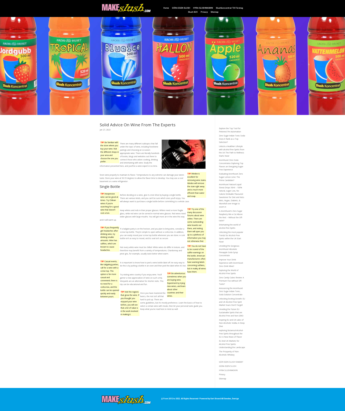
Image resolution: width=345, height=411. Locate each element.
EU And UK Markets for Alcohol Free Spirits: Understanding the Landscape (232, 344)
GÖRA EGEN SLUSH (181, 8)
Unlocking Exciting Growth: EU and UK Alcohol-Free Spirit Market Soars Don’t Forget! (232, 301)
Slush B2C (193, 12)
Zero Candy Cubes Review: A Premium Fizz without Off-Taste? (231, 280)
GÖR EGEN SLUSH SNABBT (231, 362)
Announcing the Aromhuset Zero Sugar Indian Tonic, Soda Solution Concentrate (231, 291)
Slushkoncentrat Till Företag (229, 8)
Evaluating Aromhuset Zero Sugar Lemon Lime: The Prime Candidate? (231, 177)
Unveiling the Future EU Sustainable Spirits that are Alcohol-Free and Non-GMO (231, 312)
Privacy (204, 12)
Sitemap (214, 12)
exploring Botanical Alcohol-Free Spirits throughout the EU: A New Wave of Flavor (231, 333)
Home (166, 8)
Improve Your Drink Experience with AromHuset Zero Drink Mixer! (231, 262)
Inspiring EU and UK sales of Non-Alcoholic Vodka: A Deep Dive (232, 323)
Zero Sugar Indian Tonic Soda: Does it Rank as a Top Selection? (232, 138)
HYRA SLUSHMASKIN (203, 8)
